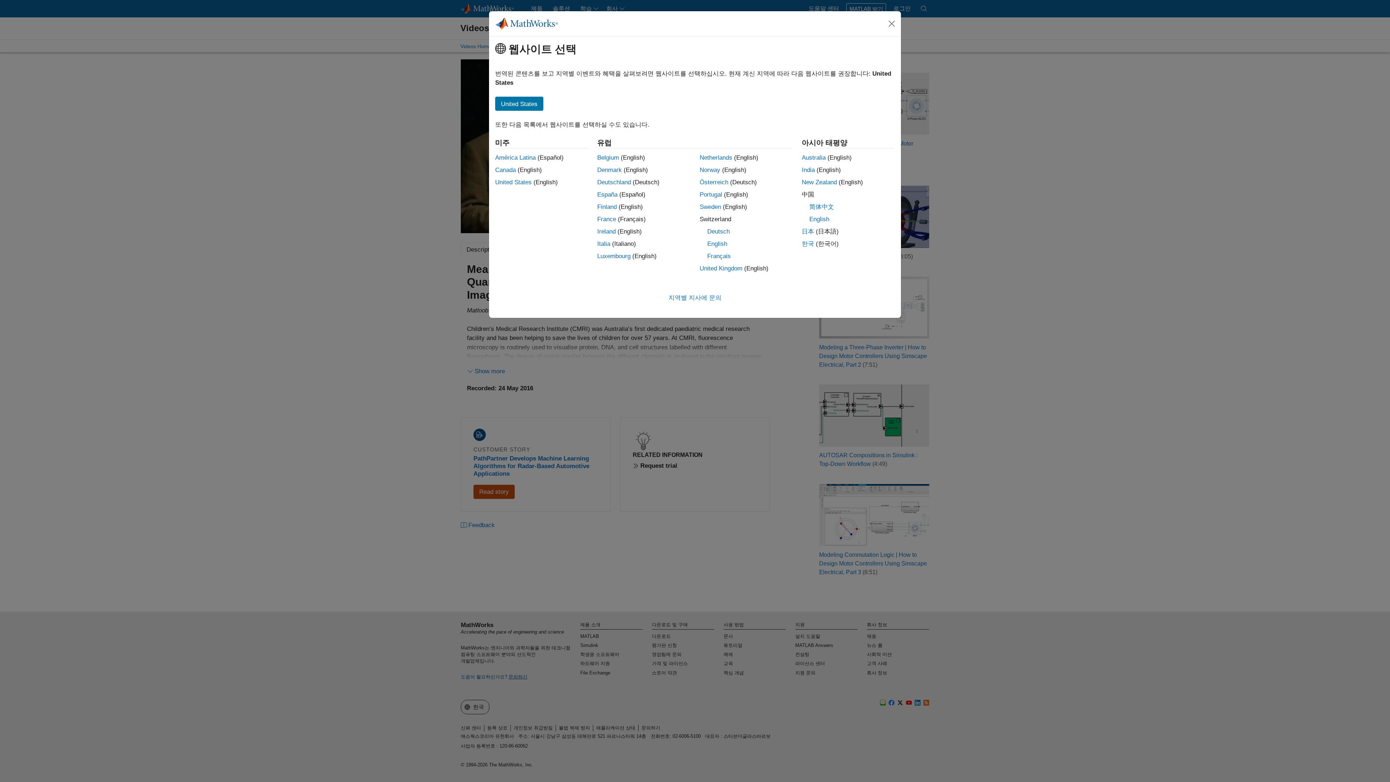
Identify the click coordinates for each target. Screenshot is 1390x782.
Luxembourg (614, 256)
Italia (603, 243)
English (717, 243)
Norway (710, 170)
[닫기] (892, 23)
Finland (607, 206)
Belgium (608, 157)
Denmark (609, 170)
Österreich (714, 182)
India (808, 170)
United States (513, 182)
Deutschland (614, 182)
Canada (505, 170)
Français (719, 256)
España (607, 194)
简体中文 (821, 206)
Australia (814, 157)
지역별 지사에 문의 (695, 297)
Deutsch (718, 231)
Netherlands (716, 157)
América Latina (515, 157)
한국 (808, 243)
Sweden (710, 206)
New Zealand (819, 182)
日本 (808, 231)
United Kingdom (721, 268)
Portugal (711, 194)
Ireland (606, 231)
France (606, 219)
